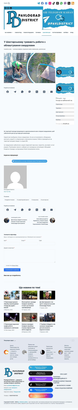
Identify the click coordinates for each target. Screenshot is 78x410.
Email (23, 240)
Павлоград (18, 32)
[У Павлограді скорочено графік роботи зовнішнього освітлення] (11, 317)
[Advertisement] (67, 51)
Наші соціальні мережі (63, 388)
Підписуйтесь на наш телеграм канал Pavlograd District (30, 161)
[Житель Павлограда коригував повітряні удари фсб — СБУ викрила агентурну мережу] (60, 352)
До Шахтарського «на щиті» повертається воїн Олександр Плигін (47, 303)
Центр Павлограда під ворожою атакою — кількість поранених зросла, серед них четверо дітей (15, 352)
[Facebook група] (46, 3)
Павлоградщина (28, 32)
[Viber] (65, 3)
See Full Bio (7, 191)
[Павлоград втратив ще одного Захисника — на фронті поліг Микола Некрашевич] (42, 352)
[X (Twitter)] (69, 3)
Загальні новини (17, 49)
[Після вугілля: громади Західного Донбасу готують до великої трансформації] (29, 295)
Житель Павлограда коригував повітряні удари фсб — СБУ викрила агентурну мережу (68, 352)
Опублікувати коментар (12, 269)
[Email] (51, 92)
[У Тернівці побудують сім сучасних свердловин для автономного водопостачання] (47, 317)
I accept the (12, 265)
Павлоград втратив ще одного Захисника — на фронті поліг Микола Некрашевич (50, 352)
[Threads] (57, 3)
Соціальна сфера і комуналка (30, 49)
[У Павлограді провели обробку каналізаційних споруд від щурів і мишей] (11, 295)
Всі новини (8, 32)
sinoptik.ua (66, 123)
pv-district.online (23, 402)
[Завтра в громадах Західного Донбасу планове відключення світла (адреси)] (29, 317)
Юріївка (66, 32)
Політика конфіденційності (60, 377)
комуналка (35, 199)
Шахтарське (46, 32)
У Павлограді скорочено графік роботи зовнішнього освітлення (11, 326)
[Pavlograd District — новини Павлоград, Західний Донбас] (14, 372)
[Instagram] (50, 3)
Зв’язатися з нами (64, 385)
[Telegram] (38, 3)
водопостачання (9, 199)
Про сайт (63, 374)
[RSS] (72, 3)
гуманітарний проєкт (23, 199)
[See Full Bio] (11, 191)
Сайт (40, 240)
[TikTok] (53, 3)
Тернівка (38, 32)
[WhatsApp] (61, 3)
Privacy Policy (15, 265)
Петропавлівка (57, 32)
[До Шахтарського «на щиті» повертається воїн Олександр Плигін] (47, 295)
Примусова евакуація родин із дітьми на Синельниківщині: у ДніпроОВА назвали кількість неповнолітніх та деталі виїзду (33, 352)
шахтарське (44, 199)
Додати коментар (9, 248)
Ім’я (5, 240)
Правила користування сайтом (62, 382)
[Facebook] (42, 3)
